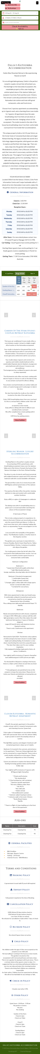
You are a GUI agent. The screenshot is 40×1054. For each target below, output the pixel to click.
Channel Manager (25, 1051)
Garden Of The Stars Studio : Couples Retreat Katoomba (20, 332)
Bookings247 (13, 1051)
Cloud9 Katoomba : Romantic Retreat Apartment (20, 715)
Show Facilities (20, 420)
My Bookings (12, 8)
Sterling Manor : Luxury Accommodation (20, 452)
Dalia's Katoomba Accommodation (20, 1045)
